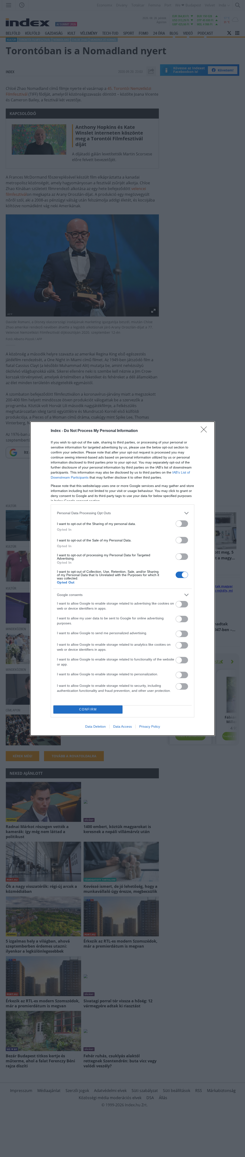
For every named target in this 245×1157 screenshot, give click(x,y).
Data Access (122, 726)
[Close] (205, 431)
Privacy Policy (149, 726)
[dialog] (122, 579)
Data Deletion (95, 726)
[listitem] (122, 513)
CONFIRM (88, 709)
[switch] (182, 523)
